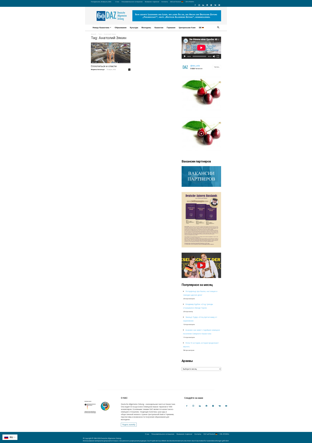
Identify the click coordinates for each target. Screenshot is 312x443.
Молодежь (146, 27)
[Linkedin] (203, 5)
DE (200, 27)
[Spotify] (207, 5)
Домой (93, 34)
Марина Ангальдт (98, 69)
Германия (171, 27)
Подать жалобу (128, 424)
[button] (218, 28)
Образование (121, 27)
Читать (216, 67)
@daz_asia (195, 66)
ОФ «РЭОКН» (189, 2)
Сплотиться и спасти (104, 66)
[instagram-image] (201, 92)
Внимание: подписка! (152, 2)
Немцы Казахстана (101, 27)
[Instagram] (199, 5)
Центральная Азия (187, 27)
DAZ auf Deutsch (175, 2)
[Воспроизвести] (185, 56)
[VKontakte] (215, 5)
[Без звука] (214, 56)
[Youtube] (219, 5)
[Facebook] (195, 5)
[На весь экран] (218, 56)
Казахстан (159, 27)
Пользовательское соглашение (132, 2)
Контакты (164, 2)
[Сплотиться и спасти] (110, 52)
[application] (201, 48)
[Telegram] (211, 5)
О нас (117, 2)
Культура (134, 27)
